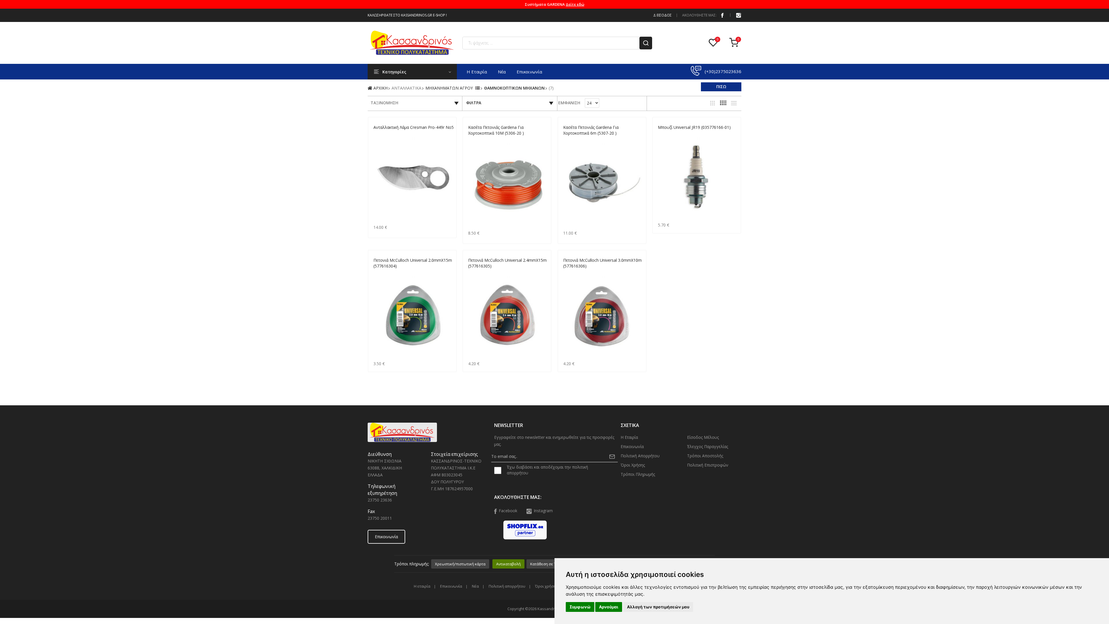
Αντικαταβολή (508, 564)
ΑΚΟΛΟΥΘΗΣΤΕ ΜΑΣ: (699, 15)
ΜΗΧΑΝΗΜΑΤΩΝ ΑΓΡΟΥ (449, 88)
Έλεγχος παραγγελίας (707, 446)
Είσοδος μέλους (703, 437)
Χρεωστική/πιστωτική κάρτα (460, 564)
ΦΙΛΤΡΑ (473, 102)
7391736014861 (576, 272)
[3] (712, 103)
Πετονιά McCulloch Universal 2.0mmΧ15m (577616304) (412, 263)
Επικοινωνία (529, 72)
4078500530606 (481, 140)
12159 (378, 134)
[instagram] (738, 15)
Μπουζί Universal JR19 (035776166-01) (694, 127)
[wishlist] (714, 43)
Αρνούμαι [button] (608, 606)
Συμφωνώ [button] (580, 606)
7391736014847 (386, 272)
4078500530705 (576, 140)
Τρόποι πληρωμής (638, 474)
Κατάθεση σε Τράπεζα (549, 564)
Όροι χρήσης (633, 465)
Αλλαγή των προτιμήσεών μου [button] (658, 606)
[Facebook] (722, 15)
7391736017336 (671, 134)
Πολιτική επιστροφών (707, 465)
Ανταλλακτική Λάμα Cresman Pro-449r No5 (413, 127)
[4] (723, 103)
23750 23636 (380, 500)
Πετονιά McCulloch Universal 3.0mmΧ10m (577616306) (602, 263)
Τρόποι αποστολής (705, 455)
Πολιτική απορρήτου (640, 455)
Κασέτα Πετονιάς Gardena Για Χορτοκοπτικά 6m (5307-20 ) (591, 130)
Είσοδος (664, 15)
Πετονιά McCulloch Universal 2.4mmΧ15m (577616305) (507, 263)
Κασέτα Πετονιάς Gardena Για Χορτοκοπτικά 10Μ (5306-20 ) (496, 130)
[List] (734, 103)
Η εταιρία (477, 72)
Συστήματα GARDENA (554, 4)
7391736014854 (481, 272)
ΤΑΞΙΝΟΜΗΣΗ (384, 102)
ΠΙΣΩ (721, 86)
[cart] (735, 43)
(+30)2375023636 (723, 71)
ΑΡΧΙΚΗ (380, 88)
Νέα (502, 72)
